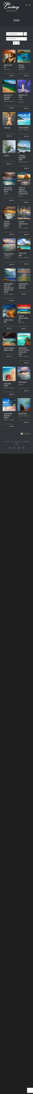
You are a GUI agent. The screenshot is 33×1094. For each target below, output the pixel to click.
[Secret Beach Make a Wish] (9, 339)
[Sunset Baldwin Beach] (9, 212)
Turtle (6, 156)
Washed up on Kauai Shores (8, 97)
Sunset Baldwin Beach (7, 224)
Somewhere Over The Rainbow (23, 286)
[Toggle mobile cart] (26, 5)
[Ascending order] (25, 34)
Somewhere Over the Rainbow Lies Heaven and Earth (9, 288)
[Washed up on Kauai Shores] (9, 86)
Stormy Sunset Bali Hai (23, 224)
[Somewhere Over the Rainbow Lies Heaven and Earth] (9, 274)
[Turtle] (9, 146)
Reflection (23, 414)
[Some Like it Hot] (9, 311)
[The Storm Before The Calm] (9, 178)
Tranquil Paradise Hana (22, 158)
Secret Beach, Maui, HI (24, 318)
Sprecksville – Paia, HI (9, 255)
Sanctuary (23, 382)
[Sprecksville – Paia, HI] (9, 244)
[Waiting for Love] (23, 86)
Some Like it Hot (8, 321)
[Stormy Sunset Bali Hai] (23, 212)
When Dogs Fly (8, 66)
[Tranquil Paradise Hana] (23, 146)
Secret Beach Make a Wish (9, 349)
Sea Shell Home (7, 385)
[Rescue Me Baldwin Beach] (9, 404)
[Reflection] (23, 404)
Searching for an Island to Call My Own (24, 351)
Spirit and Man (22, 254)
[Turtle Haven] (23, 118)
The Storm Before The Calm (8, 190)
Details (12, 75)
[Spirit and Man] (23, 244)
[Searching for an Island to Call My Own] (23, 339)
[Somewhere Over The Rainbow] (23, 274)
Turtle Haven (24, 128)
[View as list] (18, 43)
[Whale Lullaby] (23, 56)
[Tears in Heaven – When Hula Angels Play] (23, 178)
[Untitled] (9, 118)
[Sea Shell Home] (9, 374)
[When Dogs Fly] (9, 56)
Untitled (7, 128)
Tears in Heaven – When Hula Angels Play (23, 191)
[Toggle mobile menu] (29, 5)
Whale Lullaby (21, 66)
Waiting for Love (23, 96)
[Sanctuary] (23, 373)
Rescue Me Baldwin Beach (8, 416)
